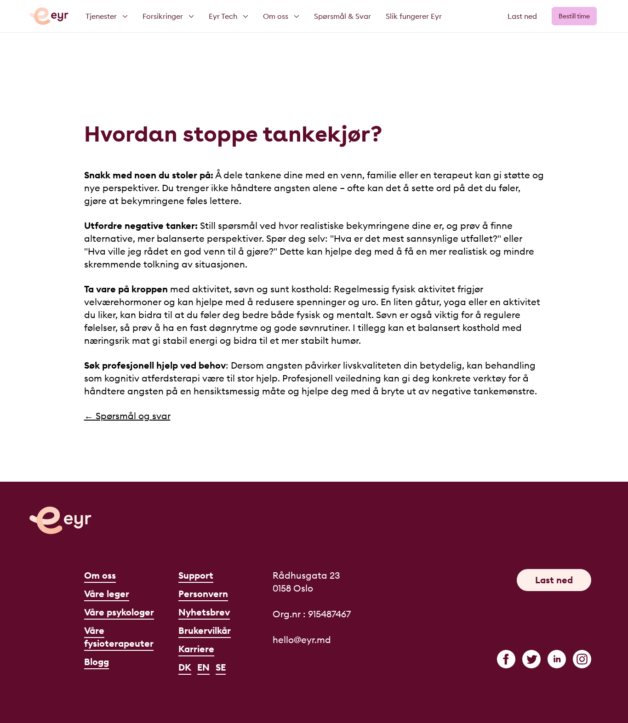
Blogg (96, 661)
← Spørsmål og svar (127, 415)
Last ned (522, 16)
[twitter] (531, 659)
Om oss (100, 575)
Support (195, 575)
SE (221, 667)
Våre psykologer (119, 612)
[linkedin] (557, 659)
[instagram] (582, 659)
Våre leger (106, 593)
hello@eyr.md (302, 639)
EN (203, 667)
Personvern (203, 593)
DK (184, 667)
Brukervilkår (204, 630)
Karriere (196, 649)
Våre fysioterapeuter (119, 637)
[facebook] (506, 659)
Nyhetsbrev (204, 612)
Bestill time (574, 16)
